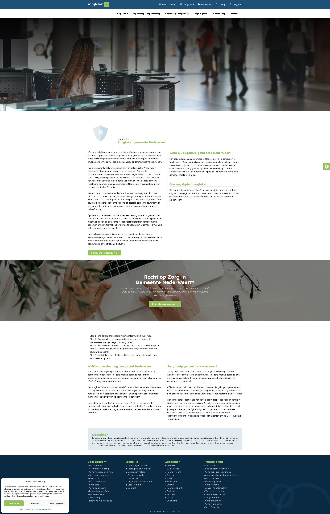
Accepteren (14, 503)
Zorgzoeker (189, 4)
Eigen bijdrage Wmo (99, 491)
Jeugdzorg (94, 497)
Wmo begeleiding (97, 488)
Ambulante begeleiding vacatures (221, 475)
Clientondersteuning (99, 468)
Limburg (171, 484)
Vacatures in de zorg (215, 491)
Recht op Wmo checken (101, 500)
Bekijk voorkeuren (56, 503)
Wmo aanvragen (97, 481)
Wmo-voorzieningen (99, 475)
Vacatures (210, 465)
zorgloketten (188, 440)
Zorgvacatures (212, 497)
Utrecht (170, 497)
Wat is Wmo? (95, 465)
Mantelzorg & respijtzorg (177, 14)
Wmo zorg (94, 484)
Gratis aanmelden (136, 472)
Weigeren (35, 503)
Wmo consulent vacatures (218, 472)
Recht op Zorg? (169, 4)
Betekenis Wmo (97, 494)
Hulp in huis (122, 14)
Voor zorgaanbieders (138, 465)
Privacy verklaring (26, 509)
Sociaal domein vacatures (218, 468)
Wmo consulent (212, 478)
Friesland (171, 478)
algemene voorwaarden (165, 445)
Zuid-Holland (173, 468)
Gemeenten (206, 4)
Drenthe (171, 475)
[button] (326, 166)
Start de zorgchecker (164, 304)
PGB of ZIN (95, 478)
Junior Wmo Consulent (216, 488)
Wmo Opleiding (212, 507)
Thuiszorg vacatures (215, 494)
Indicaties (235, 14)
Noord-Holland (174, 472)
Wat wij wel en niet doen (139, 468)
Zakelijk (222, 4)
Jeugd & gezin (200, 14)
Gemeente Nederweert (103, 253)
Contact (132, 488)
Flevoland (171, 494)
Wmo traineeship (213, 504)
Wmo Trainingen (213, 500)
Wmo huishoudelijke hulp (101, 472)
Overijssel (171, 465)
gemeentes (123, 139)
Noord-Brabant (174, 488)
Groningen (172, 481)
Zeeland (171, 491)
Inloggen (236, 4)
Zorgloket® (154, 512)
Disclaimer (133, 478)
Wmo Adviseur (212, 484)
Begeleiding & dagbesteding (146, 14)
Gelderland (172, 500)
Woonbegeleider (213, 481)
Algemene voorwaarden (43, 509)
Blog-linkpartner (135, 484)
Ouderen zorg (218, 14)
